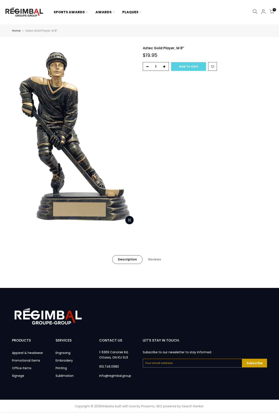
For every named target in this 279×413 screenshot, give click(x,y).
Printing (61, 368)
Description (127, 259)
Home (16, 31)
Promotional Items (26, 360)
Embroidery (64, 360)
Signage (18, 376)
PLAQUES (130, 12)
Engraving (63, 353)
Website (108, 406)
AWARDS (103, 12)
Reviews (154, 259)
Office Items (21, 368)
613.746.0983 (109, 366)
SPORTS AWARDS (69, 12)
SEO (159, 406)
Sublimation (65, 376)
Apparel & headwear (27, 353)
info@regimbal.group (115, 376)
